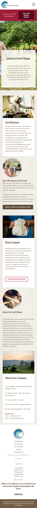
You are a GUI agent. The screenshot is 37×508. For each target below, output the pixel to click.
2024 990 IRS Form (24, 455)
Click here (18, 494)
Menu (33, 6)
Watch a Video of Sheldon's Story (18, 207)
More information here (16, 279)
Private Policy (18, 458)
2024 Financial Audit (13, 455)
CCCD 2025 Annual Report (26, 15)
